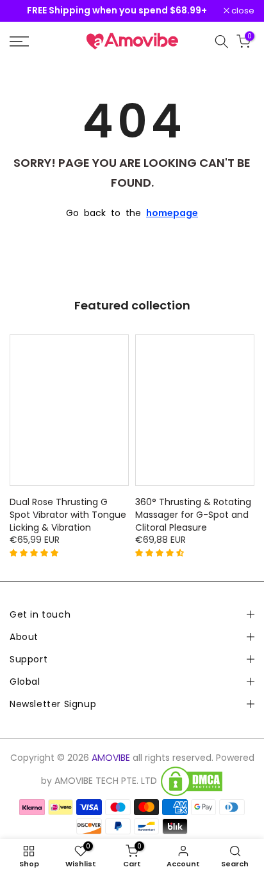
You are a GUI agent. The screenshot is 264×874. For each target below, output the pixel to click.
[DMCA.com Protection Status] (192, 781)
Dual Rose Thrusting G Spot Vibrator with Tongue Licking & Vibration (68, 515)
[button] (35, 552)
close (241, 11)
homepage (172, 213)
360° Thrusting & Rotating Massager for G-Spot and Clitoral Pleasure (193, 515)
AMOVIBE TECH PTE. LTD (105, 781)
